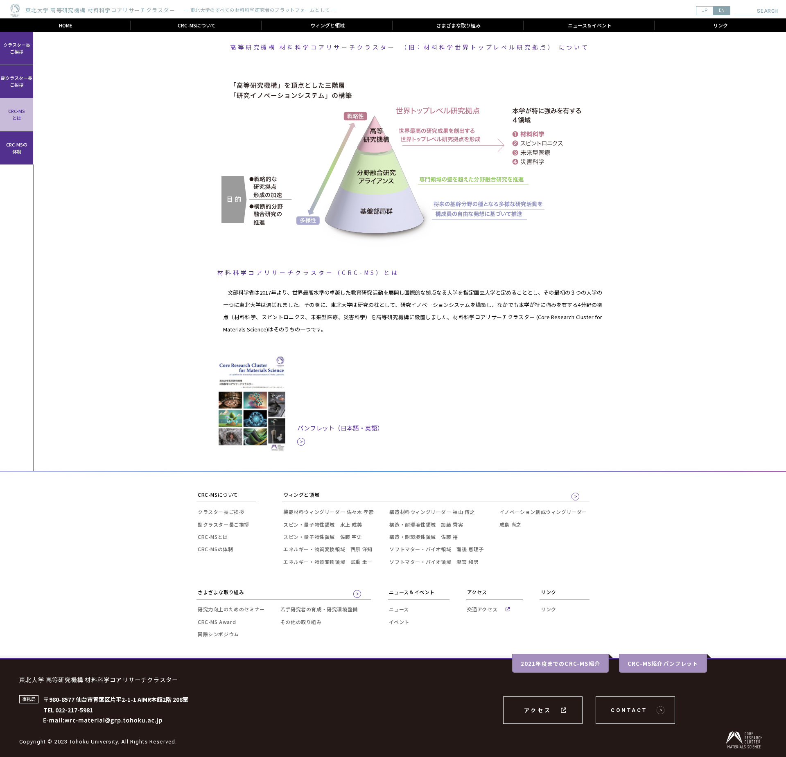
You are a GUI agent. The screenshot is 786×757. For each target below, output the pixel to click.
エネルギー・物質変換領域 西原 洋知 (328, 548)
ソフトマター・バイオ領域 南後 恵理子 (436, 548)
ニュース (399, 609)
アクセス (537, 710)
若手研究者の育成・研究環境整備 (319, 609)
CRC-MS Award (217, 621)
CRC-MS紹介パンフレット (663, 663)
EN (722, 10)
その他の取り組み (301, 621)
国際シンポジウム (218, 634)
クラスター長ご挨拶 (16, 48)
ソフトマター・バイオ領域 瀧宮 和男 (434, 561)
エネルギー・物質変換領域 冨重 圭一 (328, 561)
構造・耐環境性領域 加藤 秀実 (426, 524)
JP (704, 10)
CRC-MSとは (16, 114)
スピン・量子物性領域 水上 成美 (322, 524)
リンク (720, 25)
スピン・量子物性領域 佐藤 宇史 (322, 536)
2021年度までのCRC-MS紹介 (560, 663)
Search (767, 11)
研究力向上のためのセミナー (231, 609)
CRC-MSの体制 (16, 148)
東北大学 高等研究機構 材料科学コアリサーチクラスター (98, 679)
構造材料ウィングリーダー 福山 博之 (432, 511)
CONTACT (629, 710)
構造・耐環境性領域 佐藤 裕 (423, 536)
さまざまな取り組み (458, 25)
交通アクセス (482, 609)
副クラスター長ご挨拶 (16, 81)
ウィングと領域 (327, 25)
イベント (399, 621)
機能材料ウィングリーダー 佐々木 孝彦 (328, 511)
